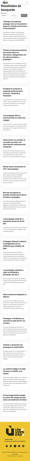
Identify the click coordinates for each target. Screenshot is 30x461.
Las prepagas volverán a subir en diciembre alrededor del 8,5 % (13, 272)
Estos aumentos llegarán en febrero (15, 295)
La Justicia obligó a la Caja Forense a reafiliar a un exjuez (14, 371)
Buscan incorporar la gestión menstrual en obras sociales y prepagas (14, 194)
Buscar (24, 15)
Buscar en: (4, 13)
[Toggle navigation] (27, 2)
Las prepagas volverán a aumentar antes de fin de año (13, 221)
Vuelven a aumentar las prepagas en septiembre (13, 346)
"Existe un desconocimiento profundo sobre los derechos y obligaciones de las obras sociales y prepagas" (15, 54)
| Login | (21, 456)
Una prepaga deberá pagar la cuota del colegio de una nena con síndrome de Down (15, 397)
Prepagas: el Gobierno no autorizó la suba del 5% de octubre (14, 320)
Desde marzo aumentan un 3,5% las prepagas (14, 167)
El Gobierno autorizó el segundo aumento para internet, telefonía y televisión (13, 92)
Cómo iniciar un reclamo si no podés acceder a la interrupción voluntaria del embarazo (14, 143)
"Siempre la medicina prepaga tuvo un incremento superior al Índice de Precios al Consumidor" (15, 24)
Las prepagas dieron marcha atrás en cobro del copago (14, 117)
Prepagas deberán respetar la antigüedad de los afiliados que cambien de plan (14, 244)
